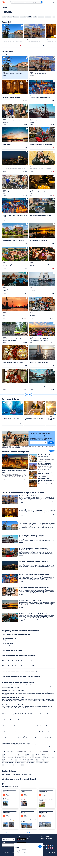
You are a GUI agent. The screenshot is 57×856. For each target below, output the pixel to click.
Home (3, 832)
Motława (4, 639)
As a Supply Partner (49, 838)
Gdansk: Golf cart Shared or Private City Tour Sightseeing (46, 791)
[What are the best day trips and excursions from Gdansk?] (54, 655)
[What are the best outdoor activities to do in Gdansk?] (54, 666)
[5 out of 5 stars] (10, 792)
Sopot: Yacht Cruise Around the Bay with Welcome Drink (46, 812)
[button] (12, 35)
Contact (28, 838)
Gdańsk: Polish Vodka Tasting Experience (26, 791)
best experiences (27, 774)
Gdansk (14, 774)
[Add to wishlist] (22, 26)
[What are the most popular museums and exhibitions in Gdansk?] (54, 676)
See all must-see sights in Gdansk (8, 645)
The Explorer (42, 848)
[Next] (55, 36)
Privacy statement (18, 447)
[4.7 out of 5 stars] (5, 786)
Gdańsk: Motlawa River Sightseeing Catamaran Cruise (10, 812)
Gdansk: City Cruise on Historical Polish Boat (9, 791)
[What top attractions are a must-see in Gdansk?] (54, 634)
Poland (7, 832)
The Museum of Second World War (9, 638)
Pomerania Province (13, 832)
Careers (42, 840)
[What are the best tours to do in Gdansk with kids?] (54, 660)
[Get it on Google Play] (21, 839)
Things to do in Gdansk (23, 832)
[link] (12, 35)
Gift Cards (43, 845)
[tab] (8, 751)
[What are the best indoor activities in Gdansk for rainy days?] (54, 671)
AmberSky (5, 640)
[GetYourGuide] (3, 2)
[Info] (6, 55)
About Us (42, 838)
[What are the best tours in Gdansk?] (54, 650)
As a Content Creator (49, 840)
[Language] (49, 2)
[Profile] (53, 2)
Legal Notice (29, 840)
